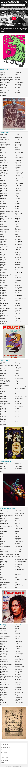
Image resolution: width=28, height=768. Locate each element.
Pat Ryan (17, 211)
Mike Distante (18, 188)
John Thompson (4, 307)
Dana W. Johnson (4, 187)
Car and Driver (3, 521)
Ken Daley (2, 320)
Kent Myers (17, 136)
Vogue (16, 582)
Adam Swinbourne (4, 136)
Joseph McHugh (4, 315)
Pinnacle (16, 80)
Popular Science (18, 530)
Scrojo (16, 274)
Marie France (3, 579)
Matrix (16, 74)
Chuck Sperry (3, 175)
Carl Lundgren (3, 165)
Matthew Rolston (18, 641)
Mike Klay (17, 193)
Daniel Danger (3, 188)
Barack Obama (3, 638)
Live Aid (16, 365)
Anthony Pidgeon (4, 463)
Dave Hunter (3, 196)
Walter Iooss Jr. (18, 699)
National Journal (18, 515)
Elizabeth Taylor (4, 668)
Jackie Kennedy (3, 694)
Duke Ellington (3, 386)
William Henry (18, 318)
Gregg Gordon (3, 249)
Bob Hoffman (3, 648)
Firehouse (2, 228)
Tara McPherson (18, 295)
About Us (3, 755)
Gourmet (2, 548)
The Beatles (17, 405)
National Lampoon (19, 516)
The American (18, 551)
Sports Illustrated (18, 546)
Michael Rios (17, 187)
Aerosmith (2, 362)
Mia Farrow (17, 643)
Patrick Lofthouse (19, 213)
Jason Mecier (3, 277)
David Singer (3, 201)
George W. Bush (4, 681)
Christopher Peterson (5, 173)
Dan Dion (2, 466)
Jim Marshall (3, 292)
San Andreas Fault (19, 267)
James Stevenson (4, 696)
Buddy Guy (3, 373)
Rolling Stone (18, 539)
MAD (1, 577)
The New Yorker (18, 564)
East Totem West (4, 85)
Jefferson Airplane (4, 409)
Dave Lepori (3, 468)
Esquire (2, 539)
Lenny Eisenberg (18, 144)
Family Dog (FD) (4, 87)
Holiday (2, 558)
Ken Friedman (3, 323)
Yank (16, 587)
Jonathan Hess (3, 313)
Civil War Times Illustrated (6, 526)
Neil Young (17, 375)
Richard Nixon (18, 674)
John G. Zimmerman (19, 626)
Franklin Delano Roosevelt (6, 676)
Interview (2, 567)
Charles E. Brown (4, 170)
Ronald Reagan (18, 677)
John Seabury (3, 305)
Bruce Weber (3, 164)
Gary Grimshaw (4, 238)
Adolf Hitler (3, 630)
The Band (17, 401)
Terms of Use (4, 757)
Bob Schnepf (3, 152)
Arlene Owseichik (4, 145)
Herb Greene (3, 262)
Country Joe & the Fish (5, 381)
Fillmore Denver (4, 89)
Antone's (2, 71)
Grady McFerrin (4, 246)
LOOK (1, 576)
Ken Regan (17, 635)
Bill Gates (2, 645)
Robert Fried (17, 249)
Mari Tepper (17, 159)
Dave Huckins (3, 195)
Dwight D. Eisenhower (5, 663)
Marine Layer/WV (23, 7)
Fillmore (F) (3, 92)
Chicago (2, 375)
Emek (1, 223)
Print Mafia (17, 223)
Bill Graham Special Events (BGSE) (8, 79)
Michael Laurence (19, 183)
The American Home (19, 553)
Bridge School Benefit (5, 82)
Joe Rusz (2, 700)
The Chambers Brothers (20, 409)
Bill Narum (2, 147)
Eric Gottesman (3, 226)
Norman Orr (17, 205)
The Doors (17, 411)
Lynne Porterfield (19, 152)
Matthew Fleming (19, 177)
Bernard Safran (3, 641)
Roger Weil (17, 256)
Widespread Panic (19, 423)
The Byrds (17, 408)
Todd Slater (17, 303)
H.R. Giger (2, 257)
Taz (15, 297)
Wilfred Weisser (18, 316)
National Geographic (19, 513)
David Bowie (3, 383)
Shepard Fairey (18, 277)
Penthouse (17, 523)
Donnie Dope (3, 216)
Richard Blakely (18, 241)
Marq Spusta (17, 170)
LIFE (1, 574)
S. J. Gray (17, 259)
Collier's (2, 528)
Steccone (17, 282)
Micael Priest (18, 180)
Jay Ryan (2, 279)
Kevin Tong (17, 139)
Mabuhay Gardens (19, 71)
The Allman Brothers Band (21, 400)
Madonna (17, 638)
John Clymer (3, 702)
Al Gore (2, 631)
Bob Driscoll (3, 149)
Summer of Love (18, 89)
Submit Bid (19, 9)
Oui (15, 521)
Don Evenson (3, 215)
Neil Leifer (17, 656)
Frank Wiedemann (4, 233)
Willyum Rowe (18, 320)
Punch (16, 533)
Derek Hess (3, 210)
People (16, 525)
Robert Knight (18, 252)
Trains (16, 576)
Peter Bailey (17, 218)
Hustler (2, 564)
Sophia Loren (18, 682)
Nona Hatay (17, 203)
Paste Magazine (18, 664)
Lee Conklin (17, 142)
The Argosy (17, 554)
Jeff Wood (2, 282)
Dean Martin (3, 656)
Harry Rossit (3, 259)
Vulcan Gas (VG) (18, 94)
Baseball (2, 513)
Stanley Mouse (18, 280)
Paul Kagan (17, 215)
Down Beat (3, 535)
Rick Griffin (17, 246)
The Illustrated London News (21, 559)
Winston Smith (18, 321)
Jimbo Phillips (3, 295)
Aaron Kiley (3, 626)
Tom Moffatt (17, 92)
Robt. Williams (18, 254)
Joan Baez (2, 421)
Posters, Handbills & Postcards (7, 7)
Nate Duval (17, 200)
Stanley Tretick (18, 687)
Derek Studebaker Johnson (6, 211)
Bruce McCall (3, 649)
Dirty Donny (3, 213)
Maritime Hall (18, 72)
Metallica (17, 368)
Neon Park (17, 201)
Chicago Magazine (4, 525)
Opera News (17, 520)
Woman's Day (18, 584)
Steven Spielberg (18, 287)
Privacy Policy (4, 760)
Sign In (23, 1)
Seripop (16, 275)
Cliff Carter (2, 177)
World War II (17, 704)
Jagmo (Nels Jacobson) (5, 274)
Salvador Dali (18, 262)
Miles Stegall (17, 196)
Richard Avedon (18, 671)
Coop (1, 178)
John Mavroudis (4, 303)
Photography (16, 7)
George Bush (3, 677)
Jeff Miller (2, 280)
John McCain (17, 630)
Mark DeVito (17, 164)
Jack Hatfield (3, 272)
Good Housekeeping (5, 546)
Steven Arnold (18, 285)
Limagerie (14, 9)
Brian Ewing (3, 160)
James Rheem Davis (5, 275)
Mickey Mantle (18, 649)
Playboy (16, 526)
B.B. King (2, 363)
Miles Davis (17, 372)
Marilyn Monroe (18, 640)
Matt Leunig (17, 175)
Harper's (2, 549)
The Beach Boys (18, 403)
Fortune (2, 544)
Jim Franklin (3, 290)
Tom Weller (17, 305)
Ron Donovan (18, 257)
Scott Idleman (18, 270)
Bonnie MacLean (4, 154)
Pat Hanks (17, 210)
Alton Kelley (3, 142)
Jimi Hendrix (3, 416)
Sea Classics (17, 543)
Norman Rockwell (19, 659)
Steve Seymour (18, 284)
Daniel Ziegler (3, 190)
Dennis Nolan (3, 206)
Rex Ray (16, 238)
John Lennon (3, 424)
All (1, 4)
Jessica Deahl (3, 287)
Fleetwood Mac (3, 395)
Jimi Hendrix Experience (5, 418)
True (16, 577)
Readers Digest (18, 535)
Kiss (15, 362)
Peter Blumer (18, 219)
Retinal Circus (18, 84)
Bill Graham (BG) (4, 76)
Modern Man (18, 510)
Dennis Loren (3, 205)
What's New (24, 9)
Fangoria (2, 543)
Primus (16, 383)
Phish (16, 380)
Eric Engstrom (3, 224)
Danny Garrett (3, 192)
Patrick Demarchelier (19, 666)
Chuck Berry (3, 377)
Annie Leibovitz (4, 635)
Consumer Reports (4, 530)
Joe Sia (1, 297)
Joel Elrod (2, 298)
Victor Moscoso (18, 308)
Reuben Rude (18, 236)
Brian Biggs (3, 159)
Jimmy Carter (3, 697)
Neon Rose (17, 77)
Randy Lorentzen (18, 669)
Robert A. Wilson (18, 247)
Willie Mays (17, 700)
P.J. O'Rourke (17, 663)
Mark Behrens (18, 162)
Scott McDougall (18, 272)
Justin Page (2, 318)
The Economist (18, 558)
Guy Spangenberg (4, 684)
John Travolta (18, 631)
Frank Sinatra (3, 396)
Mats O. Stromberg (19, 173)
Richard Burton (18, 672)
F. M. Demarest (3, 672)
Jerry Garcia (3, 411)
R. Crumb (17, 226)
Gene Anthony (3, 470)
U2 (15, 419)
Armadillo (2, 72)
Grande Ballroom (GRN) (5, 94)
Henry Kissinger (4, 687)
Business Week (3, 520)
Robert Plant (17, 390)
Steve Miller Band (19, 398)
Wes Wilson (17, 312)
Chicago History (4, 523)
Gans (1, 234)
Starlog (16, 548)
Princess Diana (18, 668)
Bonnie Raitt (3, 370)
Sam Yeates (17, 265)
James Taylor (3, 408)
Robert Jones (17, 251)
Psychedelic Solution (19, 82)
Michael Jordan (18, 646)
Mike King (17, 192)
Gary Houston (3, 239)
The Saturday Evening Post (21, 567)
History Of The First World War (7, 554)
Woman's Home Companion (21, 586)
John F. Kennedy (4, 704)
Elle (1, 538)
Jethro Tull (2, 414)
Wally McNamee (18, 697)
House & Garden (4, 561)
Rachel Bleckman (18, 468)
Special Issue (17, 684)
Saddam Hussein (18, 679)
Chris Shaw (3, 172)
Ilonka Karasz (3, 692)
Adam (1, 510)
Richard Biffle (18, 239)
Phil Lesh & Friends (19, 378)
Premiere (17, 531)
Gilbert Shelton (3, 244)
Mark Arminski (18, 160)
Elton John (2, 388)
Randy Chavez (18, 229)
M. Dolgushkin (18, 154)
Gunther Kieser (3, 251)
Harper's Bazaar (4, 551)
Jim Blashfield (3, 288)
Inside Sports (3, 566)
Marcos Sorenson (19, 157)
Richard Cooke (18, 242)
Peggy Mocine (18, 216)
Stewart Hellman (18, 288)
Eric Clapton (3, 391)
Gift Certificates (5, 745)
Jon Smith (2, 312)
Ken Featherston (4, 321)
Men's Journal (3, 584)
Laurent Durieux (18, 141)
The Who (17, 416)
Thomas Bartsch (18, 300)
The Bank (17, 90)
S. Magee (17, 261)
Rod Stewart (17, 391)
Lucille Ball (17, 636)
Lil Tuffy (16, 147)
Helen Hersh (3, 261)
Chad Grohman (3, 169)
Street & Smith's (18, 549)
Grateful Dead (3, 405)
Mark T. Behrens (18, 167)
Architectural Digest (5, 512)
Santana (16, 393)
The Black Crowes (19, 406)
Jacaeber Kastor (8, 9)
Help (2, 762)
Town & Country (18, 574)
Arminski (2, 74)
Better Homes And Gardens (6, 515)
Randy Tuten (17, 233)
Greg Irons (2, 247)
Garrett (2, 236)
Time (16, 572)
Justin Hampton (4, 316)
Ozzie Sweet (17, 661)
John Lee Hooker (4, 423)
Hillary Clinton (3, 691)
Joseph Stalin (18, 633)
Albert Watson (3, 633)
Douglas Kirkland (4, 661)
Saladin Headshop (19, 85)
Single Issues (17, 87)
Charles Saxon (3, 653)
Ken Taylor (17, 134)
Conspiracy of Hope (5, 380)
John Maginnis (18, 463)
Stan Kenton (17, 395)
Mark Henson (18, 165)
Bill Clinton (2, 643)
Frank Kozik (3, 231)
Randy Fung (17, 231)
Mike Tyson (17, 651)
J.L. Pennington (3, 269)
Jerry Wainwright (4, 285)
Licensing (3, 750)
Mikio (16, 195)
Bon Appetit (3, 516)
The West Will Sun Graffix (20, 298)
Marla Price (17, 169)
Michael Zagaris (18, 466)
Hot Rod (2, 559)
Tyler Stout (17, 307)
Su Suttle (17, 292)
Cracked (2, 533)
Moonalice (17, 76)
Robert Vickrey (18, 676)
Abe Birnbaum (3, 628)
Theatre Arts (17, 571)
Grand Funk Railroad (5, 403)
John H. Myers (3, 300)
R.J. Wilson (17, 228)
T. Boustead (17, 293)
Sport (16, 544)
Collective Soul (3, 378)
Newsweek (17, 518)
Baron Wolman (3, 465)
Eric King (2, 9)
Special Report (18, 686)
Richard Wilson (18, 244)
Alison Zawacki (3, 141)
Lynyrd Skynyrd (18, 367)
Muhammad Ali (18, 654)
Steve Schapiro (18, 689)
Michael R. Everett (19, 185)
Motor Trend (17, 512)
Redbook (17, 536)
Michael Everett (18, 182)
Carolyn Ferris (3, 167)
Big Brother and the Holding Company (9, 365)
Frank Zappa (3, 398)
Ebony (1, 536)
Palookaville (17, 79)
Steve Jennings (18, 470)
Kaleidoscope (3, 95)
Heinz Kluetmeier (4, 686)
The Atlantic (17, 556)
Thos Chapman (18, 302)
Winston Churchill (19, 702)
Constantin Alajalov (4, 654)
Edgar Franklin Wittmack (6, 664)
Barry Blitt (2, 640)
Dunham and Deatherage (6, 218)
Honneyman (3, 264)
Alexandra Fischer (4, 139)
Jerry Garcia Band (4, 413)
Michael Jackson (18, 645)
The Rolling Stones (19, 414)
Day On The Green (4, 385)
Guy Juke (2, 256)
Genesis (2, 400)
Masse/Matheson (19, 172)
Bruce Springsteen (4, 372)
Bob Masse (3, 150)
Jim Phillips (3, 293)
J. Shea (1, 267)
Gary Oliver (3, 241)
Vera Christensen (18, 696)
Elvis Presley (3, 390)
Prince (16, 385)
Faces (1, 393)
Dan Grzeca (3, 183)
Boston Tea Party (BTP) (5, 80)
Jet (0, 569)
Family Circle (3, 541)
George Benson (4, 401)
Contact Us (4, 752)
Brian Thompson (4, 162)
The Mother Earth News (20, 561)
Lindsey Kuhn (18, 149)
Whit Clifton (17, 313)
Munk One (17, 198)
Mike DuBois (18, 190)
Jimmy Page (3, 419)
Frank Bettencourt (4, 229)
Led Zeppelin (18, 363)
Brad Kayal (2, 155)
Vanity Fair (17, 581)
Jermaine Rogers (4, 284)
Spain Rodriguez (18, 279)
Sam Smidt (17, 264)
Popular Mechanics (19, 528)
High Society (3, 553)
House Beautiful (4, 563)
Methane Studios (18, 178)
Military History (4, 586)
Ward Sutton (17, 310)
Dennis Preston (3, 208)
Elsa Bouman (3, 221)
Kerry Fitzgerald (18, 137)
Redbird (16, 234)
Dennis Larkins (3, 203)
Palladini (17, 208)
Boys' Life (2, 518)
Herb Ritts (2, 689)
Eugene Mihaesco (4, 671)
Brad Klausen (3, 157)
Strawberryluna (18, 290)
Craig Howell (3, 180)
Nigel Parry (17, 658)
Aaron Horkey (3, 134)
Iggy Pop (2, 406)
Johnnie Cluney (3, 310)
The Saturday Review (19, 569)
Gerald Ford (3, 682)
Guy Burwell (3, 254)
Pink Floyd (17, 381)
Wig (15, 315)
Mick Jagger (17, 370)
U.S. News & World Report (21, 579)
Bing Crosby (3, 367)
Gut (1, 252)
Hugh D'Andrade (4, 265)
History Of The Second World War (8, 556)
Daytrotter (2, 84)
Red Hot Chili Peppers (20, 388)
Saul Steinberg (18, 681)
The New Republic (19, 563)
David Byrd (3, 198)
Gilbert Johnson (4, 242)
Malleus (16, 155)
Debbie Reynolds (4, 658)
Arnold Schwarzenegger (5, 636)
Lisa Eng (16, 150)
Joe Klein (2, 699)
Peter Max (17, 221)
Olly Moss (17, 206)
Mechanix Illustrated (5, 582)
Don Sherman (3, 659)
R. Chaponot (17, 224)
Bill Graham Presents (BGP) (6, 77)
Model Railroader (4, 587)
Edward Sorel (3, 666)
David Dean (3, 200)
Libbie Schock (18, 145)
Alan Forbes (3, 137)
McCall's (2, 581)
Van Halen (17, 421)
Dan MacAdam (3, 185)
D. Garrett (2, 182)
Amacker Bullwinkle (5, 144)
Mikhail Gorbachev (19, 653)
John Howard (3, 302)
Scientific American (19, 541)
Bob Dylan (2, 368)
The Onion (17, 566)
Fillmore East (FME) (4, 90)
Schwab (16, 269)
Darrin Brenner (3, 193)
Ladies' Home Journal (5, 571)
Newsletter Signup (5, 747)
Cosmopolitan (3, 531)
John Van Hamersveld (5, 308)
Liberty (2, 572)
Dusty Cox (2, 219)
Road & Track (18, 538)
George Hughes (4, 679)
